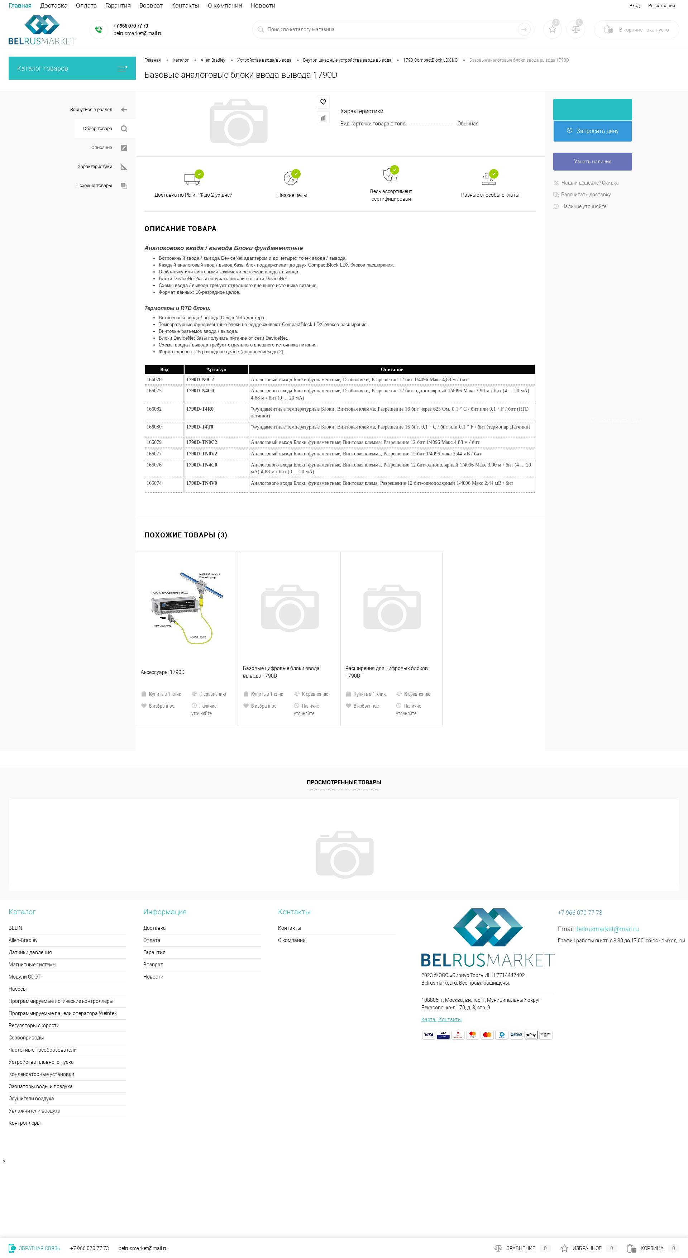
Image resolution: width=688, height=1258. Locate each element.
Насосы (18, 928)
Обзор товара (97, 128)
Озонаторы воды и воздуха (41, 1025)
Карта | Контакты (441, 958)
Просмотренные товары (344, 721)
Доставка (53, 5)
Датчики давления (30, 891)
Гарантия (118, 5)
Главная (20, 5)
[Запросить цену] (592, 109)
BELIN (15, 867)
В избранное (161, 644)
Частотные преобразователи (43, 989)
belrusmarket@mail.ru (608, 868)
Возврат (151, 5)
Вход (635, 5)
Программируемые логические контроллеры (61, 940)
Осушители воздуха (31, 1038)
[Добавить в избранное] (323, 102)
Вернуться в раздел (91, 109)
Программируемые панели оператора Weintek (63, 952)
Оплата (86, 5)
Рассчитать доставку (586, 194)
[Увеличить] (238, 122)
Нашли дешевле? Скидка (590, 183)
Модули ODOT (24, 916)
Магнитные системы (33, 904)
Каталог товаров (42, 68)
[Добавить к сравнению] (323, 117)
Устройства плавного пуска (41, 1001)
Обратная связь (39, 1248)
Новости (263, 5)
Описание (101, 147)
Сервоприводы (26, 977)
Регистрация (661, 5)
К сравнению (213, 633)
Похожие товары (94, 185)
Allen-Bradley (23, 879)
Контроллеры (25, 1062)
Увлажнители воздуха (35, 1050)
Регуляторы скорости (34, 964)
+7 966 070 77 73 (131, 26)
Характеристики (95, 166)
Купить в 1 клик (165, 633)
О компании (225, 5)
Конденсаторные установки (41, 1013)
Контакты (185, 5)
